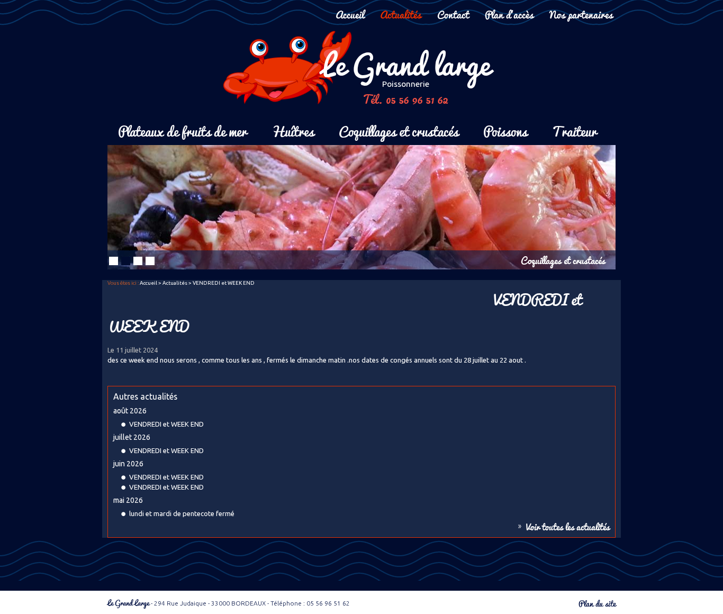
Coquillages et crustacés (398, 130)
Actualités (400, 14)
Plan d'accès (509, 14)
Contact (453, 14)
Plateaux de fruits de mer (182, 130)
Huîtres (293, 130)
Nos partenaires (581, 14)
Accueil (350, 14)
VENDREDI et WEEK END (166, 424)
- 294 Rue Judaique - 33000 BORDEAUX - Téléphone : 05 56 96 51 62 (228, 603)
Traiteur (574, 130)
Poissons (505, 130)
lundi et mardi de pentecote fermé (181, 513)
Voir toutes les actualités (568, 526)
